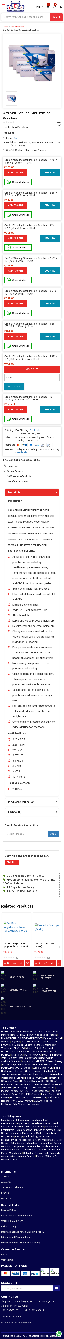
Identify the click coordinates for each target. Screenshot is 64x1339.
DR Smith (25, 1081)
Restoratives (7, 1130)
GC (23, 1048)
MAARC (37, 1054)
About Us (6, 1182)
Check (53, 834)
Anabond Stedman (11, 1061)
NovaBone (6, 1084)
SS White (6, 1081)
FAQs (4, 1254)
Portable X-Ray (43, 1156)
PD (4, 1064)
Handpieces (18, 1146)
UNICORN (37, 1087)
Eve (29, 1104)
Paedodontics (8, 1123)
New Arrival (51, 1133)
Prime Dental (31, 1064)
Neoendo (6, 1100)
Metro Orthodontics (24, 1084)
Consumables (17, 26)
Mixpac (15, 1091)
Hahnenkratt (45, 1064)
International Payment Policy (16, 1237)
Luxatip (19, 1136)
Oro (16, 138)
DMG (45, 1054)
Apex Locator (48, 1149)
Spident (35, 1094)
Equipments (23, 1123)
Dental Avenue (46, 1058)
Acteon (50, 1061)
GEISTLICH (24, 1094)
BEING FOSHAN (49, 1081)
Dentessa (6, 1104)
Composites (37, 1126)
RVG (15, 1159)
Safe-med (57, 1084)
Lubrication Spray (10, 1149)
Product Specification (21, 802)
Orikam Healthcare (34, 1044)
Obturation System (32, 1153)
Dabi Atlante (19, 1104)
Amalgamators (8, 1156)
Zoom (15, 1081)
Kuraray (58, 1061)
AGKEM (38, 1100)
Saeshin (5, 1074)
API (22, 1091)
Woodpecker (41, 1035)
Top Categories (11, 1116)
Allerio (28, 1071)
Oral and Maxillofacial (44, 1139)
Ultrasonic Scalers (30, 1149)
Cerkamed (53, 1077)
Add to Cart (15, 172)
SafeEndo (43, 1091)
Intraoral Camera (26, 1156)
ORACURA (7, 1087)
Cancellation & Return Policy (16, 1215)
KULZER (40, 1061)
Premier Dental (42, 1084)
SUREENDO (31, 1091)
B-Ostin (5, 1097)
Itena (13, 1035)
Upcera (36, 1104)
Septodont (51, 1044)
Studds (28, 1068)
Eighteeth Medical (52, 1038)
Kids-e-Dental (48, 1094)
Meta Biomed (16, 1044)
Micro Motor (15, 1153)
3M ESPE (39, 1031)
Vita (4, 1058)
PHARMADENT (9, 1038)
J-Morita (5, 1094)
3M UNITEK (49, 1087)
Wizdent (5, 1041)
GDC (13, 1051)
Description (15, 492)
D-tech (38, 1048)
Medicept (12, 1064)
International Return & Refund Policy (20, 1242)
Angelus (15, 1041)
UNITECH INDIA (25, 1035)
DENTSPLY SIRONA (11, 1031)
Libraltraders (50, 1071)
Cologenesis (9, 1077)
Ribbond (48, 1100)
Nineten (48, 1041)
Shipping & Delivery (12, 1221)
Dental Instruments (40, 1123)
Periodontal (45, 1136)
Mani (14, 1054)
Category (6, 1198)
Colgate (26, 1087)
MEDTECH (41, 1077)
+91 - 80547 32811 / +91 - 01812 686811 (22, 1310)
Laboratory (31, 1143)
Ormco (30, 1048)
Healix (17, 1087)
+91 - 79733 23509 (11, 1316)
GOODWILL (16, 1097)
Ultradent (19, 1071)
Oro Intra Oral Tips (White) (44, 945)
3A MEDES (18, 1100)
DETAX (28, 1054)
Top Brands (8, 1027)
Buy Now (50, 172)
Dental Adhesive (24, 1130)
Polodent (30, 1077)
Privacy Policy (8, 1210)
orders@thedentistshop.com (16, 1322)
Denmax (35, 1081)
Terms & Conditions (12, 1187)
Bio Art (20, 1077)
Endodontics (8, 1120)
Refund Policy (8, 1226)
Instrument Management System (27, 1133)
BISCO (4, 1044)
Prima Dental (55, 1054)
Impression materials (44, 1130)
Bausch (27, 1097)
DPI (29, 1051)
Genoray (21, 1051)
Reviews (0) (14, 812)
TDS (20, 1054)
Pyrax (14, 1094)
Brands (5, 1193)
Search (56, 17)
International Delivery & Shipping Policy (22, 1232)
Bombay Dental (16, 1058)
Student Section (50, 1146)
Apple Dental (40, 1068)
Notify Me (14, 386)
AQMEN (29, 1100)
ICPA (59, 1094)
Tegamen (55, 1091)
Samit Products (31, 1074)
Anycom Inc (28, 1061)
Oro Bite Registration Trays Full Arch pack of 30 (15, 945)
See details (35, 430)
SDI (23, 1041)
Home (5, 26)
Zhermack (48, 1048)
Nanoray (37, 1071)
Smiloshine (53, 1097)
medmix (5, 1091)
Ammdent (28, 1031)
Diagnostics (7, 1136)
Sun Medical (56, 1074)
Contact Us (7, 1260)
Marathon (16, 1074)
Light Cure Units (52, 1153)
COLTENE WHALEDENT (30, 1038)
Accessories (25, 1139)
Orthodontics (23, 1120)
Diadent (5, 1051)
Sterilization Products (18, 1126)
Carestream (31, 1058)
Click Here (12, 862)
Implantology (31, 1136)
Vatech (53, 1035)
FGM (20, 1064)
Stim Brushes (39, 1051)
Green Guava (39, 1097)
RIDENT (44, 1074)
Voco (48, 1031)
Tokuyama (7, 1048)
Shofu (17, 1048)
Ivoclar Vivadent (35, 1041)
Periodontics (51, 1126)
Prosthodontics (39, 1120)
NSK (50, 1068)
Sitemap (5, 1176)
